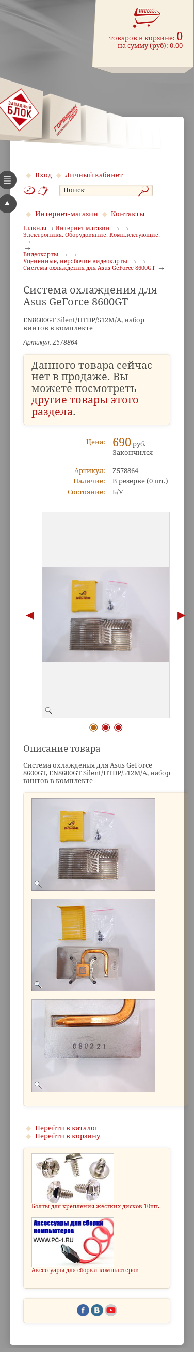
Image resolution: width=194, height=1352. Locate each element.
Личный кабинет (94, 175)
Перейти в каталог (66, 1128)
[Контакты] (43, 190)
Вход (43, 175)
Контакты (128, 214)
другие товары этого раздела (85, 406)
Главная (34, 228)
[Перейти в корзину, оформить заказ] (147, 18)
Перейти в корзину (67, 1136)
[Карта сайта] (29, 190)
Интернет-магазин (66, 214)
